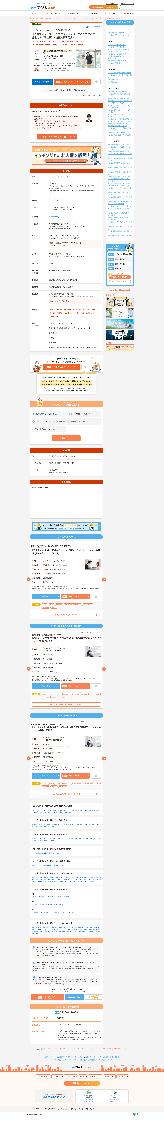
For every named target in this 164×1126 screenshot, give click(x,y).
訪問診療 (39, 881)
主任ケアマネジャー (76, 824)
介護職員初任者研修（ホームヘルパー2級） (61, 839)
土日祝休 (52, 929)
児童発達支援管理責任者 (60, 1060)
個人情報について (95, 1076)
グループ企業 (79, 1109)
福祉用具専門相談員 (90, 1060)
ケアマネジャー (79, 1057)
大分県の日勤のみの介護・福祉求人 (120, 185)
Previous (29, 579)
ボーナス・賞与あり (79, 931)
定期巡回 (46, 881)
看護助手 (54, 824)
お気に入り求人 (112, 13)
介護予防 (91, 881)
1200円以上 (51, 897)
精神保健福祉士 (44, 841)
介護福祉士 (35, 839)
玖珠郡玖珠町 (68, 812)
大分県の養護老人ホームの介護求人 (120, 135)
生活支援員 (51, 826)
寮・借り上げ (62, 927)
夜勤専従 (34, 927)
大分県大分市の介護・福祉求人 (118, 35)
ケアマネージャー (63, 824)
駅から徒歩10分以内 (44, 927)
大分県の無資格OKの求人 (116, 63)
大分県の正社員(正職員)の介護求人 (119, 73)
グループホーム (77, 879)
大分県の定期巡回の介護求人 (117, 126)
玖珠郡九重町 (58, 812)
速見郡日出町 (49, 812)
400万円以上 (62, 912)
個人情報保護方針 (90, 1109)
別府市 (39, 810)
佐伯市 (55, 810)
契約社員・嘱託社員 (48, 853)
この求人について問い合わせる (72, 82)
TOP (36, 13)
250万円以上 (35, 912)
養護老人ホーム (83, 881)
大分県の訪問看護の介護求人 (117, 123)
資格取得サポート (77, 929)
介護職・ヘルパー (37, 824)
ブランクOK (66, 929)
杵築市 (86, 810)
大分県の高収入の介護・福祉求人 (119, 176)
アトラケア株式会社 (94, 27)
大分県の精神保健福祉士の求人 (118, 61)
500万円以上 (71, 912)
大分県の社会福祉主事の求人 (117, 54)
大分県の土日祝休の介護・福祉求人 (120, 183)
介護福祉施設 (48, 865)
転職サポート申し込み (82, 1083)
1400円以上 (59, 897)
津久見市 (66, 810)
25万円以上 (51, 904)
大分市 (34, 810)
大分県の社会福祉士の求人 (117, 47)
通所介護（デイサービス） (49, 879)
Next (104, 579)
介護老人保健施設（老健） (46, 877)
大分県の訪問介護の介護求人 (117, 92)
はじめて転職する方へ (120, 281)
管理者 (110, 1060)
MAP (45, 60)
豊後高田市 (79, 810)
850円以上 (35, 897)
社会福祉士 (43, 839)
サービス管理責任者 (40, 826)
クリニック (39, 865)
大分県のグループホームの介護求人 (120, 119)
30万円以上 (59, 904)
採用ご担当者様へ (42, 1076)
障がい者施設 (87, 879)
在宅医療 (55, 865)
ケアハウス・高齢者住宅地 (58, 881)
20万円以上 (43, 904)
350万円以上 (53, 912)
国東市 (42, 812)
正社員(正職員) (54, 217)
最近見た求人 (131, 13)
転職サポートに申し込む (103, 7)
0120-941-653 (69, 1012)
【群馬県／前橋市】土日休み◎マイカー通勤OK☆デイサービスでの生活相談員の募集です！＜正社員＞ (65, 552)
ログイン (127, 7)
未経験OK (81, 927)
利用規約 (82, 1076)
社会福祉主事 (80, 839)
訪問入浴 (95, 879)
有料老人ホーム (60, 877)
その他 (62, 865)
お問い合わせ (122, 1076)
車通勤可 (54, 927)
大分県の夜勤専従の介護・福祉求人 (120, 145)
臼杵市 (60, 810)
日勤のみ (59, 929)
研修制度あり (87, 929)
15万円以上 (35, 904)
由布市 (36, 812)
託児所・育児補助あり (65, 931)
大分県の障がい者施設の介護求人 (119, 121)
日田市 (50, 810)
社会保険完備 (91, 931)
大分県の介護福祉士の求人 (117, 45)
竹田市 (72, 810)
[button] (66, 438)
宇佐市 (91, 810)
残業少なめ (54, 931)
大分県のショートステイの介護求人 (120, 132)
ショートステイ (72, 881)
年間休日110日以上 (42, 929)
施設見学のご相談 (42, 82)
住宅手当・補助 (72, 927)
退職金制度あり (40, 933)
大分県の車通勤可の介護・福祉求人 (120, 151)
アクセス (54, 1109)
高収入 (34, 929)
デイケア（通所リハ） (65, 879)
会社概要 (47, 1109)
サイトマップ (57, 1076)
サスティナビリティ (64, 1109)
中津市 (44, 810)
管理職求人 (89, 927)
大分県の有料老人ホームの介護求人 (120, 98)
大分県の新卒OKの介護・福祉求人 (119, 206)
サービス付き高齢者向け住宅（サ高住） (78, 877)
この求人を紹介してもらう (61, 367)
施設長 (117, 1057)
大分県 (45, 56)
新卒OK (47, 931)
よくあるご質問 (70, 1076)
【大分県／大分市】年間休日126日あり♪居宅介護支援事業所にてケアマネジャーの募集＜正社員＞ (66, 639)
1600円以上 (67, 897)
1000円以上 (42, 897)
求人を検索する (93, 13)
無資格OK (53, 841)
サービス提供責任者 (89, 824)
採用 (72, 1109)
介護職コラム (109, 1076)
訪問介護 (34, 877)
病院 (33, 865)
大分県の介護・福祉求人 (116, 33)
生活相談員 (47, 824)
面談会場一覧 (74, 13)
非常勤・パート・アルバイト (64, 853)
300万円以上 (44, 912)
